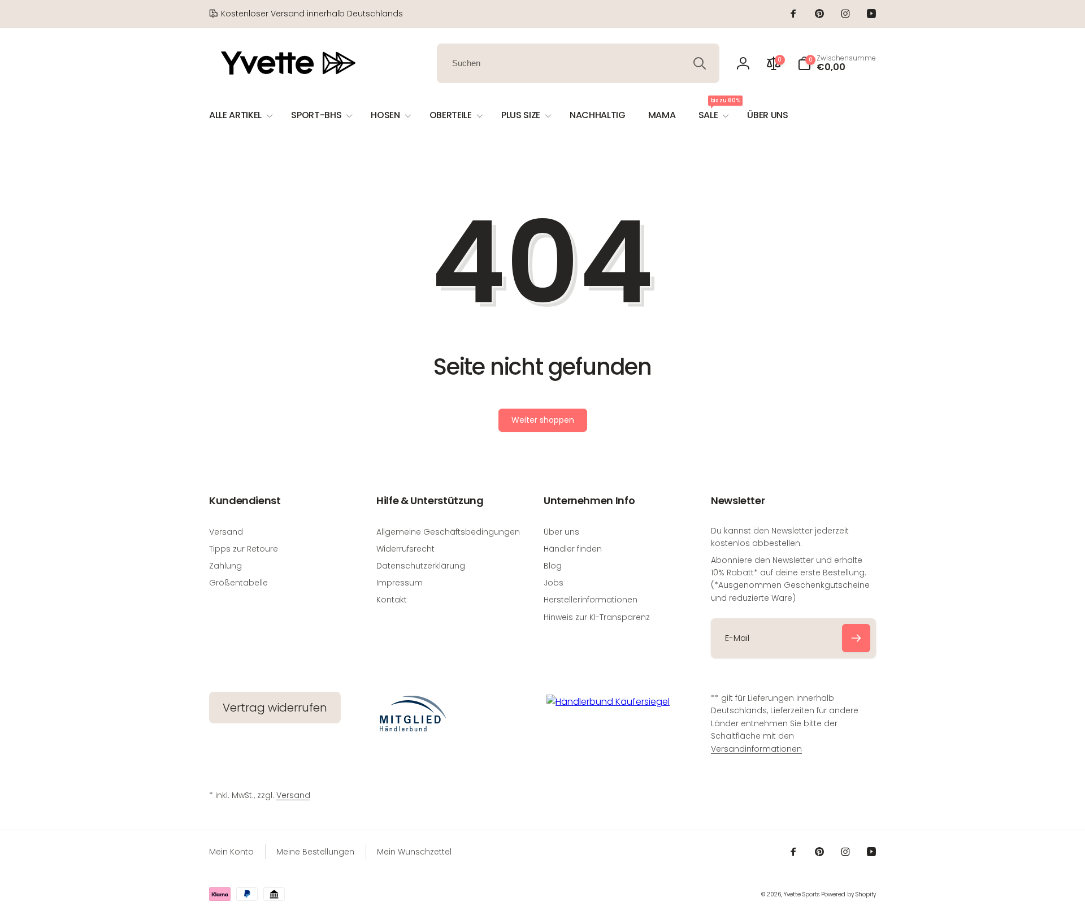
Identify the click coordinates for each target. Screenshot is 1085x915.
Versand (293, 795)
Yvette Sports (801, 894)
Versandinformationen (756, 748)
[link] (306, 13)
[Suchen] (699, 63)
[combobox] (578, 63)
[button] (836, 63)
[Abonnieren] (856, 638)
